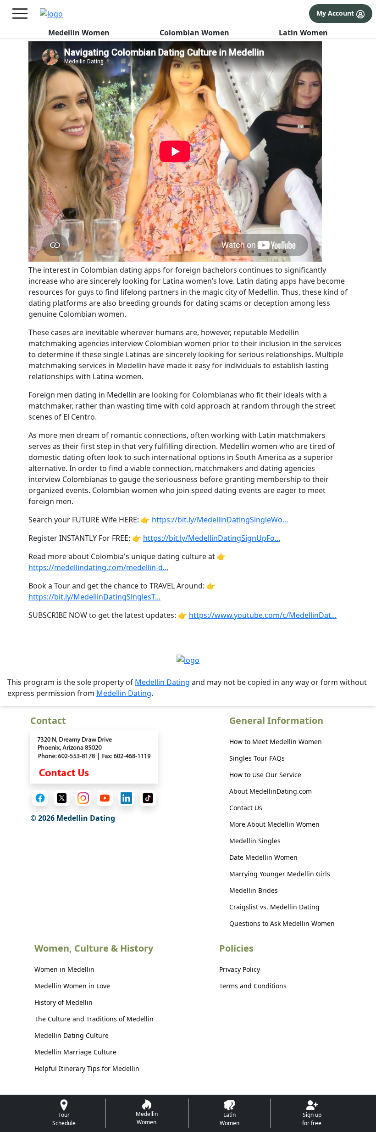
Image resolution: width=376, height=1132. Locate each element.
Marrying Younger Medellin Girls (279, 873)
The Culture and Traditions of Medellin (94, 1018)
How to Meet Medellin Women (275, 741)
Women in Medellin (64, 969)
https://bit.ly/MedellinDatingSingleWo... (220, 520)
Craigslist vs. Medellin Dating (274, 906)
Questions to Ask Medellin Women (282, 923)
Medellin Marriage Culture (75, 1052)
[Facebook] (40, 798)
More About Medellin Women (274, 824)
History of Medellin (63, 1002)
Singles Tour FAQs (257, 758)
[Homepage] (51, 14)
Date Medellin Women (263, 857)
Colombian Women (194, 33)
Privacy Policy (239, 969)
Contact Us (245, 807)
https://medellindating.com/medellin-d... (98, 567)
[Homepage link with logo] (188, 660)
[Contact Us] (94, 756)
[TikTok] (148, 798)
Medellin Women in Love (72, 985)
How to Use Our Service (265, 774)
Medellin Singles (255, 840)
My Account (336, 13)
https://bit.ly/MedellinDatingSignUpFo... (211, 538)
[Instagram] (83, 798)
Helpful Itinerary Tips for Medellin (86, 1068)
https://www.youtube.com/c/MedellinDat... (263, 615)
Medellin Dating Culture (71, 1035)
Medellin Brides (253, 890)
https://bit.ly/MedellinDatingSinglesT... (94, 597)
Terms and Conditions (253, 985)
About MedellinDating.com (270, 791)
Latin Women (303, 33)
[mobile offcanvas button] (20, 13)
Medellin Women (79, 33)
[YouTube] (105, 798)
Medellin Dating (162, 682)
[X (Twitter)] (62, 798)
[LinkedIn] (126, 798)
